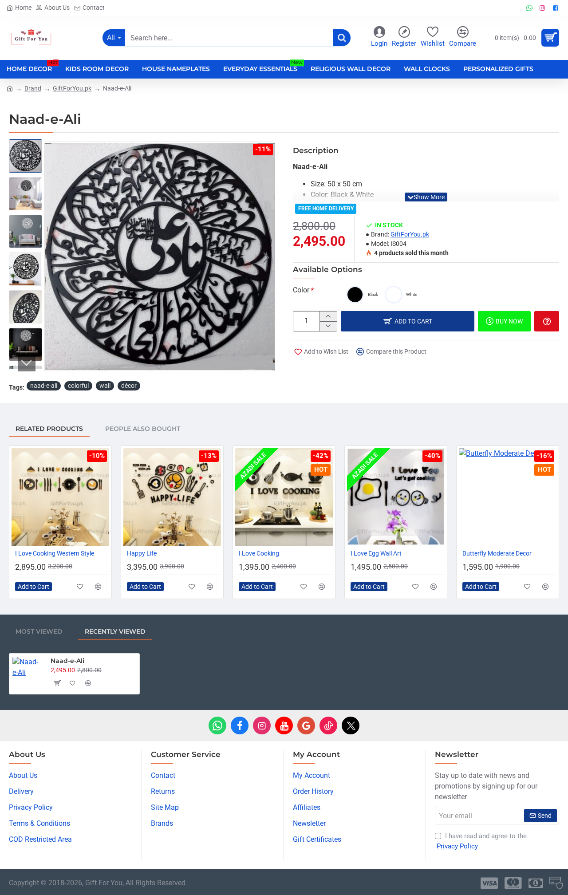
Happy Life (142, 553)
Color (301, 290)
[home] (10, 88)
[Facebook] (239, 725)
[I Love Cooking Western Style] (60, 497)
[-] (328, 326)
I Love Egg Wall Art (376, 553)
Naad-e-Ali (67, 661)
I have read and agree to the (482, 841)
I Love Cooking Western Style (54, 553)
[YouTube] (284, 725)
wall (104, 385)
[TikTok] (328, 725)
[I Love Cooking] (284, 497)
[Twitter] (350, 725)
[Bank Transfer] (536, 883)
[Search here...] (342, 37)
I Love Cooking (259, 553)
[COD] (556, 883)
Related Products (49, 429)
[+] (328, 316)
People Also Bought (142, 429)
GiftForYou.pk (72, 88)
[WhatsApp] (217, 725)
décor (129, 385)
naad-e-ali (43, 385)
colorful (78, 385)
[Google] (306, 725)
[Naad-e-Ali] (27, 672)
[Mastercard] (513, 883)
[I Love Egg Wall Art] (396, 497)
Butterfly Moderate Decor (497, 553)
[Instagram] (262, 725)
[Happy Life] (172, 497)
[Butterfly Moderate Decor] (507, 497)
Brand (32, 88)
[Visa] (489, 883)
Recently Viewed (115, 631)
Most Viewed (39, 631)
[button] (53, 257)
